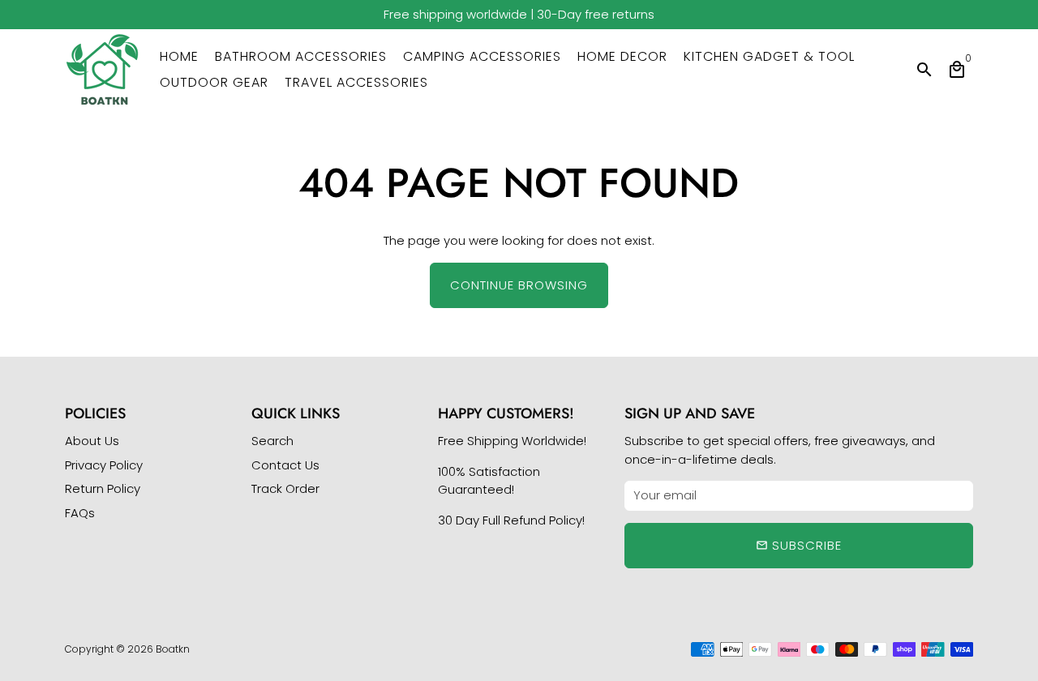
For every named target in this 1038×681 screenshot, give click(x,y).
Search (272, 440)
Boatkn (173, 649)
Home (179, 56)
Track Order (285, 488)
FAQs (80, 512)
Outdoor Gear (214, 82)
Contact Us (285, 464)
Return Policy (102, 488)
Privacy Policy (104, 464)
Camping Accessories (482, 56)
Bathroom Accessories (301, 56)
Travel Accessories (356, 82)
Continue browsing (519, 284)
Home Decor (622, 56)
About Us (92, 440)
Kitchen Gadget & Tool (769, 56)
